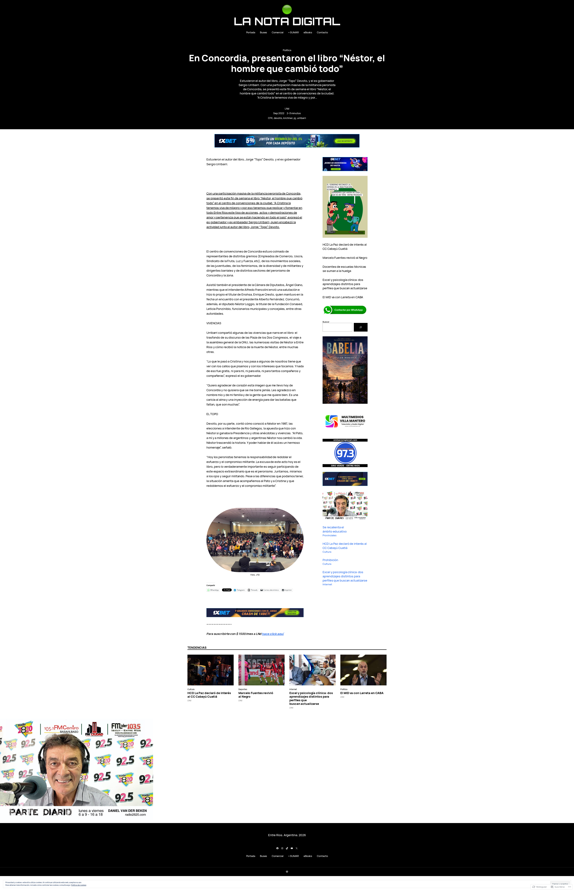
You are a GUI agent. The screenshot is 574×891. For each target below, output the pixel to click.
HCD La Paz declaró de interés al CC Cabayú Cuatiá (345, 247)
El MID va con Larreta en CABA (343, 297)
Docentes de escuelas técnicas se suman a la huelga (344, 269)
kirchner (288, 118)
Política (287, 50)
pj (295, 118)
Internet (327, 584)
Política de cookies (78, 885)
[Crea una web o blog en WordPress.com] (287, 871)
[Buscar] (361, 327)
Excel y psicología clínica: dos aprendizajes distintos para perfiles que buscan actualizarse (345, 284)
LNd (287, 108)
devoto (278, 118)
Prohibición (330, 560)
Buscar (326, 321)
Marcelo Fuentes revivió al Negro (345, 258)
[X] (296, 848)
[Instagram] (282, 848)
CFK (270, 118)
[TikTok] (287, 848)
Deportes (242, 689)
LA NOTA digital (287, 21)
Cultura (327, 551)
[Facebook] (277, 848)
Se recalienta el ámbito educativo (334, 529)
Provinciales (329, 535)
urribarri (301, 118)
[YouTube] (292, 848)
